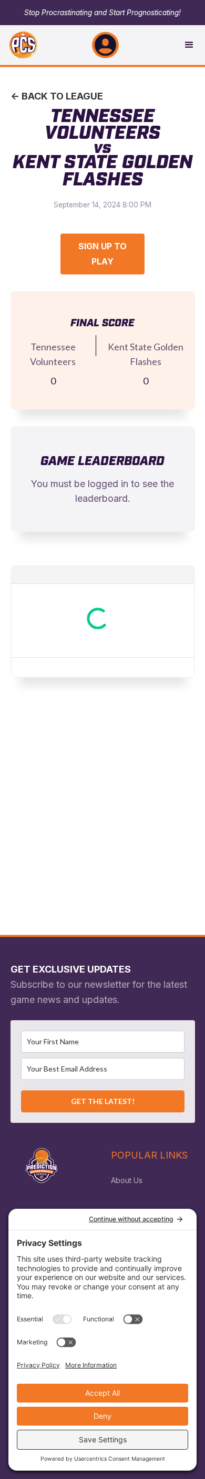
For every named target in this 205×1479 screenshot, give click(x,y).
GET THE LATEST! (103, 1101)
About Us (126, 1180)
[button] (105, 45)
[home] (18, 45)
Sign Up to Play (102, 254)
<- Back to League (57, 96)
